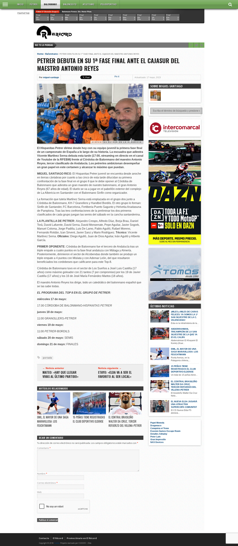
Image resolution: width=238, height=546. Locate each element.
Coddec (57, 543)
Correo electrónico (47, 482)
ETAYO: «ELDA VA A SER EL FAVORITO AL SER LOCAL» (115, 374)
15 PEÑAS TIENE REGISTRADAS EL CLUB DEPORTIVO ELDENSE (89, 419)
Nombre (42, 473)
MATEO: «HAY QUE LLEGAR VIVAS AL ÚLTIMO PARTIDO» (60, 374)
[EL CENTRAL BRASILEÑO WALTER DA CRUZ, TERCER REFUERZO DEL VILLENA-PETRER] (125, 413)
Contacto (44, 538)
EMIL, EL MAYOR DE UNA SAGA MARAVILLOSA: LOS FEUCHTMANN (52, 421)
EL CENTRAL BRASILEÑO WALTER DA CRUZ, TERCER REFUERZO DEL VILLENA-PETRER (125, 421)
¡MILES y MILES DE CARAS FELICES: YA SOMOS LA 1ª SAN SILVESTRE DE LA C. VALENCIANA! (184, 316)
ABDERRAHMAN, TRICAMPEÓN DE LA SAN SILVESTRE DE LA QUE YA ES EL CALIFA (184, 333)
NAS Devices (157, 442)
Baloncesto (69, 4)
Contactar (23, 13)
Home (40, 53)
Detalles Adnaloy (158, 434)
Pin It (116, 76)
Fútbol (34, 4)
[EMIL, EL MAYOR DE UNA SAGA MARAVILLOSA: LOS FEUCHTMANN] (53, 413)
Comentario (44, 448)
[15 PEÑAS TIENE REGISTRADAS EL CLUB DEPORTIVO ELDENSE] (89, 413)
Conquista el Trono (159, 428)
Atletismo (88, 4)
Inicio (20, 4)
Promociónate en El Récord (82, 538)
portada (47, 357)
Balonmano (50, 4)
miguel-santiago (51, 77)
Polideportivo (109, 4)
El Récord (58, 538)
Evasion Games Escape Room (165, 431)
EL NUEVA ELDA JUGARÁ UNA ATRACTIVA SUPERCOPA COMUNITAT (184, 404)
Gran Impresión (158, 439)
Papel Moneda (157, 423)
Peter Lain (155, 436)
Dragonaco (155, 425)
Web (39, 492)
